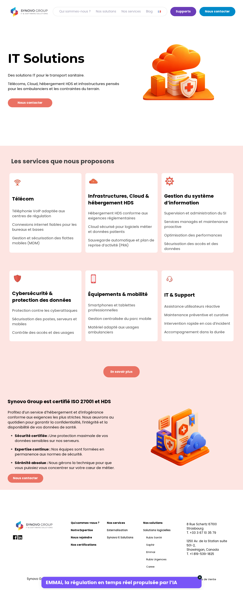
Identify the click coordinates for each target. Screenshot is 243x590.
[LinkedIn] (20, 538)
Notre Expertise (82, 530)
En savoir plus (121, 372)
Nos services (131, 11)
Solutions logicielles (157, 530)
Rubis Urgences (156, 559)
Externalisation (117, 530)
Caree (150, 566)
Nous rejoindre (81, 537)
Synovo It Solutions (120, 537)
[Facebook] (15, 538)
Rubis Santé (154, 537)
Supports (183, 11)
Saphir (150, 545)
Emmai (150, 552)
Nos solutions (106, 11)
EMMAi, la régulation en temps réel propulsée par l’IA (111, 582)
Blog (149, 11)
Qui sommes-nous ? (75, 11)
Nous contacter (217, 11)
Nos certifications (83, 545)
